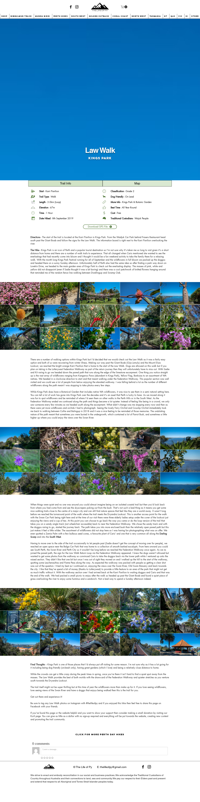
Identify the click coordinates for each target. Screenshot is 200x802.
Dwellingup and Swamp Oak (105, 272)
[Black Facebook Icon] (71, 7)
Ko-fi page (35, 716)
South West (145, 398)
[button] (124, 6)
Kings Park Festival (67, 259)
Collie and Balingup (70, 411)
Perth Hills (125, 398)
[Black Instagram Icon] (77, 7)
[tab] (65, 183)
